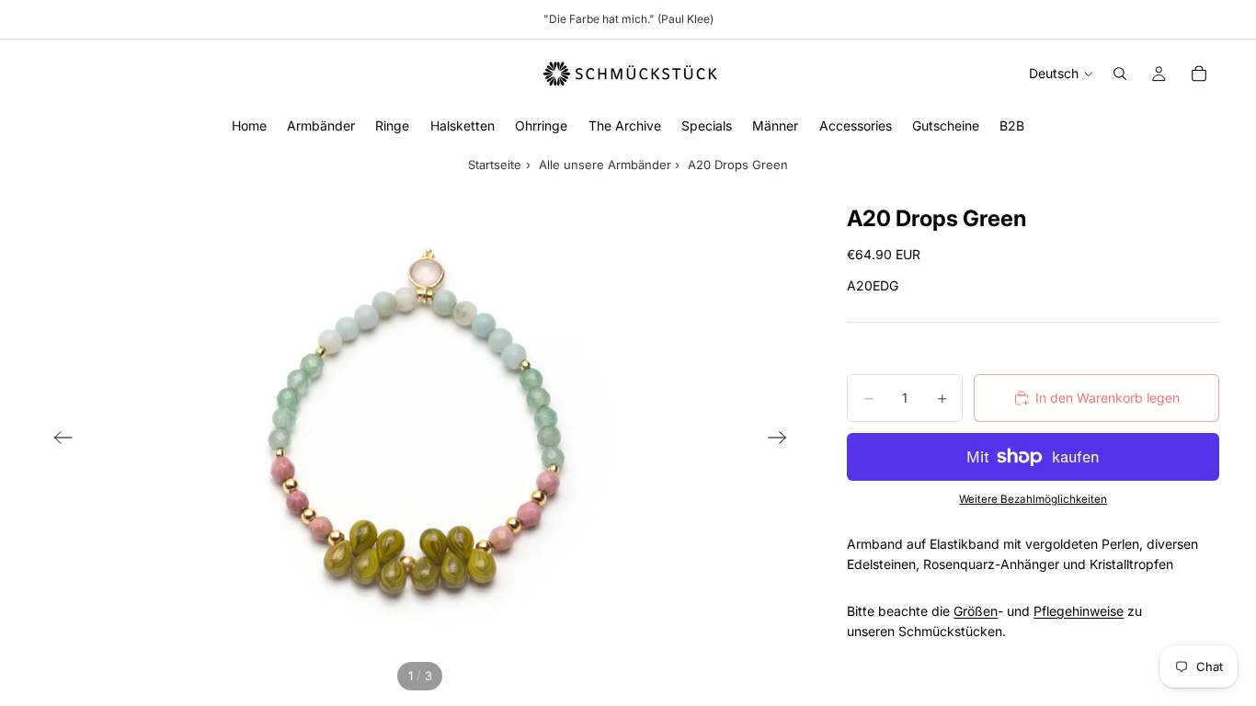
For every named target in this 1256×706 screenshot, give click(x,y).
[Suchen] (1120, 73)
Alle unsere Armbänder (605, 164)
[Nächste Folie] (783, 441)
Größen (975, 611)
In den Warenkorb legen (1107, 397)
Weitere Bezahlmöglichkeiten (1033, 499)
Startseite (494, 164)
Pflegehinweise (1078, 611)
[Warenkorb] (1199, 73)
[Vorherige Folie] (57, 441)
